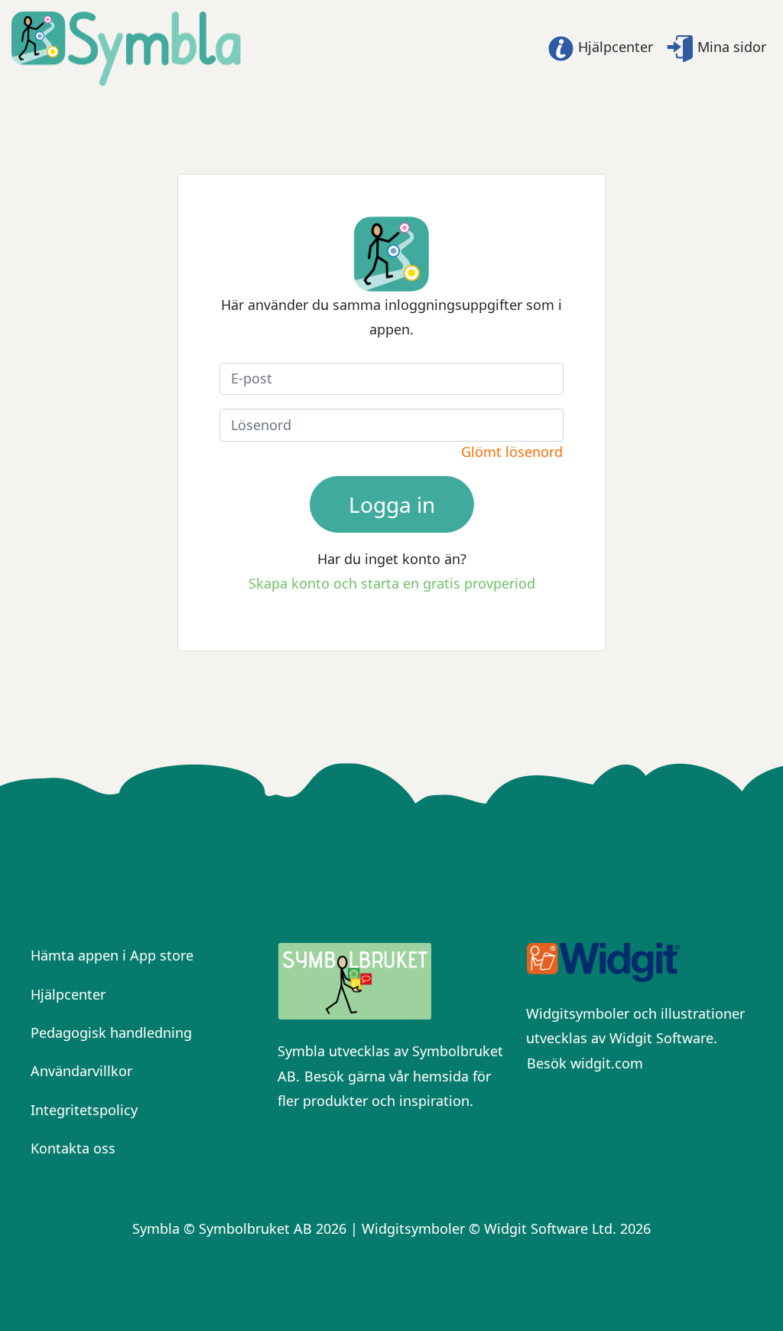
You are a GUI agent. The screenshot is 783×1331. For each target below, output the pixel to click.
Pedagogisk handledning (111, 1032)
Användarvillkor (81, 1071)
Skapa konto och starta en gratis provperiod (392, 583)
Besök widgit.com (585, 1063)
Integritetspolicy (84, 1110)
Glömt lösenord (512, 451)
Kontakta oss (73, 1148)
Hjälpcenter (613, 47)
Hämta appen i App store (112, 955)
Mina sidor (730, 47)
